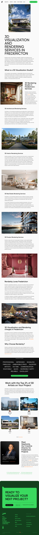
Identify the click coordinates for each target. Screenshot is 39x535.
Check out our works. (8, 353)
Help (16, 526)
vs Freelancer (29, 524)
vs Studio (28, 526)
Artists (16, 514)
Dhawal (10, 412)
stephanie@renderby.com (28, 466)
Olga (29, 431)
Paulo (10, 431)
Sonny (29, 412)
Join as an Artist (18, 524)
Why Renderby (18, 520)
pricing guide (31, 339)
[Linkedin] (3, 528)
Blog (16, 522)
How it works (17, 518)
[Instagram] (3, 526)
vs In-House (28, 522)
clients (29, 94)
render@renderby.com (30, 516)
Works (16, 516)
